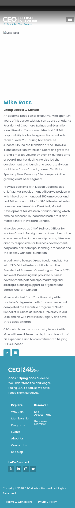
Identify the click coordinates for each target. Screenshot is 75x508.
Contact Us (19, 445)
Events (15, 432)
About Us (17, 438)
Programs (18, 425)
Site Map (17, 452)
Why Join (17, 412)
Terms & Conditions (19, 502)
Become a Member (41, 422)
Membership (20, 418)
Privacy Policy (47, 502)
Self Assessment (42, 413)
